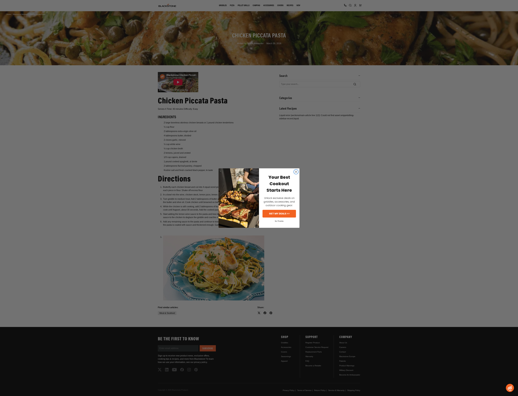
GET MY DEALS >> (279, 213)
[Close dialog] (296, 171)
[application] (510, 387)
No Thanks (279, 221)
